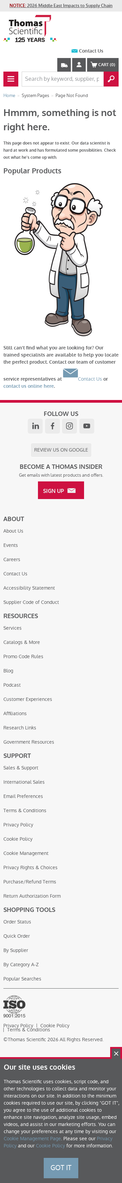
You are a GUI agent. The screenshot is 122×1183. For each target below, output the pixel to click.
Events (10, 545)
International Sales (24, 782)
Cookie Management (25, 853)
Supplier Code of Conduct (31, 602)
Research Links (19, 727)
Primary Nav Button (10, 79)
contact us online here (28, 386)
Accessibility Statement (29, 588)
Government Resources (28, 742)
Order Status (17, 921)
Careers (11, 559)
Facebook (52, 426)
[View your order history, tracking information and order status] (64, 65)
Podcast (12, 685)
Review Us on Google (61, 449)
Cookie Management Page (32, 1138)
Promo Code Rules (23, 656)
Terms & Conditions (24, 810)
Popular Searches (22, 978)
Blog (8, 670)
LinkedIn (35, 426)
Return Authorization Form (32, 896)
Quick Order (16, 936)
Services (12, 628)
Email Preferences (23, 796)
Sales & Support (20, 767)
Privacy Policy (18, 824)
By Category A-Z (21, 964)
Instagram (69, 426)
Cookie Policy (18, 839)
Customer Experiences (27, 699)
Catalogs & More (21, 642)
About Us (13, 531)
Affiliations (15, 713)
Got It (61, 1167)
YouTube (86, 426)
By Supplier (15, 950)
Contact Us (91, 51)
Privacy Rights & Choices (30, 867)
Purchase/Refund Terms (29, 881)
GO (111, 79)
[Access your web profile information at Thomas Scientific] (79, 65)
